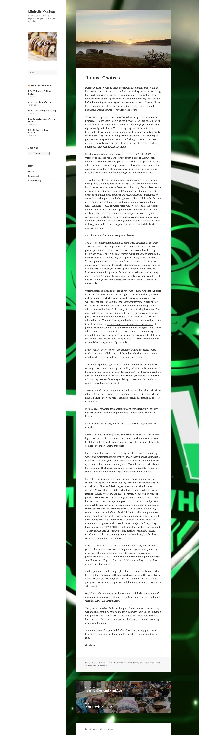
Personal (120, 662)
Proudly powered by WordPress (99, 729)
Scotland (128, 662)
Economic (92, 665)
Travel (135, 662)
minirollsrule (106, 662)
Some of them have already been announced (130, 323)
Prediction (102, 665)
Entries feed (33, 176)
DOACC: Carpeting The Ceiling (42, 110)
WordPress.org (34, 180)
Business (150, 662)
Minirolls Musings (41, 11)
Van (140, 662)
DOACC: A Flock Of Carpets (40, 102)
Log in (31, 171)
